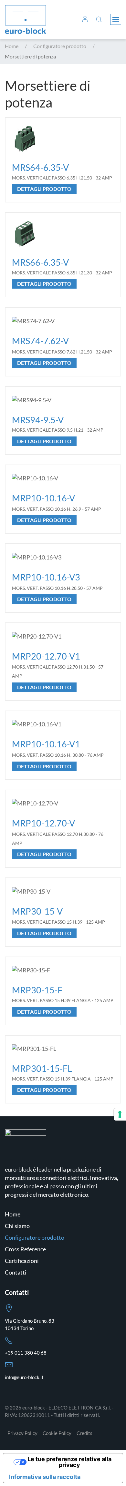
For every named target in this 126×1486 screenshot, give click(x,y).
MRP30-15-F (37, 990)
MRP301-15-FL (42, 1068)
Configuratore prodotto (34, 1237)
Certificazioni (22, 1260)
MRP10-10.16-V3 (46, 577)
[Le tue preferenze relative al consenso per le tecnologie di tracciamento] (120, 1114)
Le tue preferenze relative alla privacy (69, 1462)
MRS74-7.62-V (40, 340)
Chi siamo (17, 1225)
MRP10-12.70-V (43, 823)
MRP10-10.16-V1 (46, 744)
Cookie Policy (57, 1433)
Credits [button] (84, 1433)
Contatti (15, 1272)
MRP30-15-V (37, 911)
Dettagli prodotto (44, 189)
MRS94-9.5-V (38, 420)
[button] (85, 19)
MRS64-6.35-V (40, 167)
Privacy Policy (22, 1433)
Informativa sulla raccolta (44, 1476)
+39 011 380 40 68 (26, 1353)
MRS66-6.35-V (40, 262)
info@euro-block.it (24, 1377)
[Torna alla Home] (25, 19)
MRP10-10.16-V (43, 498)
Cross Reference (25, 1249)
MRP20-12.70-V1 (46, 656)
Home (12, 1214)
